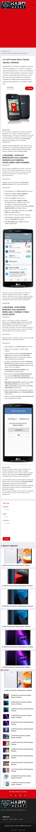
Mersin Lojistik (22, 830)
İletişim (21, 819)
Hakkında (5, 819)
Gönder (6, 538)
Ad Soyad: (5, 506)
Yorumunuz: (6, 520)
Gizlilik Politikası (13, 819)
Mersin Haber (14, 830)
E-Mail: (5, 514)
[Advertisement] (18, 29)
